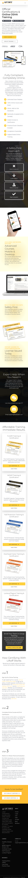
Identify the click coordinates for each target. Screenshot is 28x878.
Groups (17, 819)
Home (16, 811)
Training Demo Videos (6, 861)
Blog (16, 821)
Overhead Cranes (7, 849)
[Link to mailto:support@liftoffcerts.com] (14, 409)
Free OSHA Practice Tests (6, 865)
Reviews (17, 823)
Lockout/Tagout (6, 852)
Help (16, 817)
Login (16, 813)
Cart (16, 815)
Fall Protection (6, 851)
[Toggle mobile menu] (25, 3)
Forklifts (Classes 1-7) (7, 842)
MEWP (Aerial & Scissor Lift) (6, 846)
